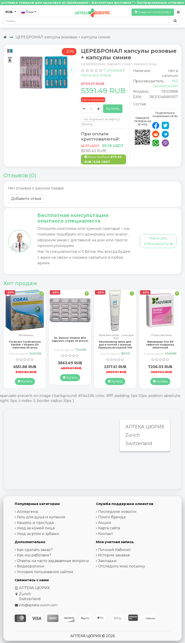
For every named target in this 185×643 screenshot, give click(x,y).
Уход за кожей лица (36, 528)
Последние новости (117, 511)
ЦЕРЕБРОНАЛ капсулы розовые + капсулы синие (63, 37)
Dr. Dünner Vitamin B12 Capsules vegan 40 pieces (25, 339)
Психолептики (116, 335)
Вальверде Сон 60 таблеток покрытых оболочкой (115, 344)
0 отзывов (113, 70)
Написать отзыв (96, 75)
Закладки (107, 561)
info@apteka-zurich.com (38, 605)
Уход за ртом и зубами (38, 534)
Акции (104, 523)
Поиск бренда (111, 517)
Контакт (105, 534)
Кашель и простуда (35, 523)
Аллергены (27, 511)
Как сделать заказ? (35, 550)
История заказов (114, 555)
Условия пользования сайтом (45, 572)
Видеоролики (30, 566)
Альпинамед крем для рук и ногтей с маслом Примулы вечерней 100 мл (70, 346)
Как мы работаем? (34, 555)
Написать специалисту (157, 241)
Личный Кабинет (114, 550)
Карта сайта (109, 528)
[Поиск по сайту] (175, 21)
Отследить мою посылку (121, 566)
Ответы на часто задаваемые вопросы (53, 561)
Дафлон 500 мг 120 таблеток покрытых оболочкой (160, 340)
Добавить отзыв (26, 198)
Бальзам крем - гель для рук (71, 336)
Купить (113, 108)
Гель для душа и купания (41, 517)
